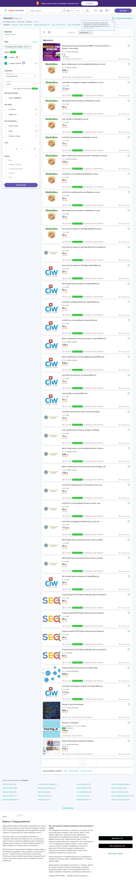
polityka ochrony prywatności (77, 876)
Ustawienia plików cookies (58, 869)
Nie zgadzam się (117, 846)
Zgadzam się (117, 838)
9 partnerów (36, 854)
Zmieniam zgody (115, 853)
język (21, 815)
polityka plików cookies (57, 876)
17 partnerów (37, 852)
